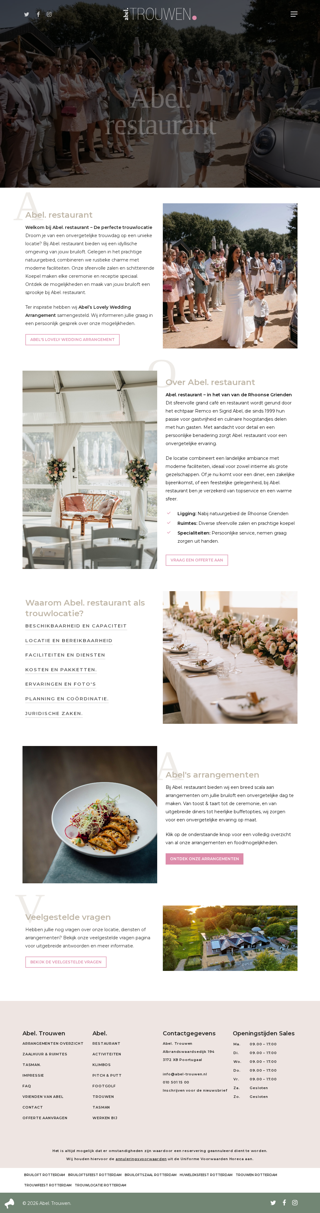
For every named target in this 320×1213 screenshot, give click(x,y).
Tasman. (31, 1065)
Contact (32, 1107)
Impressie (33, 1075)
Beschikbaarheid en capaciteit (76, 626)
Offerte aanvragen (45, 1118)
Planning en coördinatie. (67, 699)
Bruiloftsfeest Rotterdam (95, 1175)
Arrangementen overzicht (52, 1043)
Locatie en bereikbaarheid (69, 640)
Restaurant (106, 1043)
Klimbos (101, 1065)
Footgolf (104, 1086)
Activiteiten (106, 1054)
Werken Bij (104, 1118)
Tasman (101, 1107)
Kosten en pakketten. (61, 669)
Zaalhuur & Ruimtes (44, 1054)
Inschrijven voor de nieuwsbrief (195, 1090)
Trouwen (103, 1096)
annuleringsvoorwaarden (141, 1159)
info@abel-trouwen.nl (185, 1074)
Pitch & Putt (107, 1075)
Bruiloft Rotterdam (44, 1175)
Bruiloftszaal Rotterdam (151, 1175)
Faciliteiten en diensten (65, 655)
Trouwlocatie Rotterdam (100, 1185)
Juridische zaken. (54, 713)
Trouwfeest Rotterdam (48, 1185)
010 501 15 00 (176, 1082)
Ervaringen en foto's (60, 684)
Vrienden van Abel (42, 1096)
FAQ (26, 1086)
